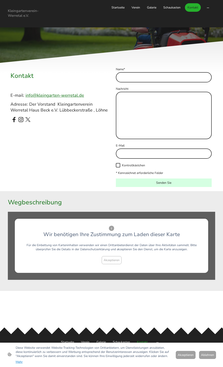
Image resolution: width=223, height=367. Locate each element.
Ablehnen (207, 355)
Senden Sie (163, 183)
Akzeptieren (112, 260)
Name (120, 69)
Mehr (19, 362)
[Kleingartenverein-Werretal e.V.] (24, 22)
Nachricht (122, 89)
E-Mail (120, 145)
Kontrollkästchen (133, 165)
